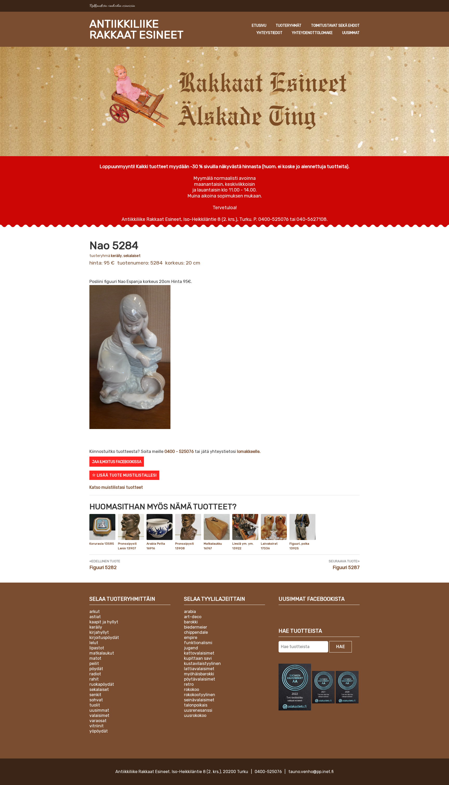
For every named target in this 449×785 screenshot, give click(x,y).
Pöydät (96, 668)
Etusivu (259, 25)
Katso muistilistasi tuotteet (116, 487)
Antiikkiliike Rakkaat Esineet (136, 29)
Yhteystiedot (269, 33)
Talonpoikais (195, 705)
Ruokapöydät (101, 684)
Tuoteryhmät (288, 25)
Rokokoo (191, 689)
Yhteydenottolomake (312, 33)
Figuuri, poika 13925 (299, 546)
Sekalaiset (132, 256)
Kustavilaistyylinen (202, 663)
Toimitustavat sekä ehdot (335, 25)
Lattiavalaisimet (199, 668)
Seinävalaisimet (199, 699)
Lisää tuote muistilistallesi (126, 475)
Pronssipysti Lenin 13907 (127, 546)
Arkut (94, 611)
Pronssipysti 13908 (184, 546)
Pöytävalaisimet (199, 679)
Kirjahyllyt (99, 632)
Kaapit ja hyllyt (103, 621)
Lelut (93, 642)
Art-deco (192, 616)
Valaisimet (99, 715)
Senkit (95, 694)
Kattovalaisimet (199, 653)
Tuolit (94, 705)
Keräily (116, 256)
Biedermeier (195, 627)
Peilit (94, 663)
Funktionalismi (198, 642)
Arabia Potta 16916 (156, 546)
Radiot (95, 673)
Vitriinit (96, 725)
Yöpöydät (98, 731)
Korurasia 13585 (101, 543)
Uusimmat (351, 33)
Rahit (94, 679)
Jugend (191, 647)
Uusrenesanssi (198, 710)
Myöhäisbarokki (199, 673)
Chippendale (196, 632)
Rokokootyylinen (199, 694)
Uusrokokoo (195, 715)
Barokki (191, 621)
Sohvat (96, 699)
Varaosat (98, 720)
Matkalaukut (101, 653)
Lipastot (96, 647)
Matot (95, 658)
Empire (190, 637)
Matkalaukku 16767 (213, 546)
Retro (189, 684)
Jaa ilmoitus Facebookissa (116, 462)
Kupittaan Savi (198, 658)
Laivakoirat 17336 (269, 546)
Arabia (190, 611)
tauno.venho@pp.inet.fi (311, 771)
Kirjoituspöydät (104, 637)
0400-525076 (268, 771)
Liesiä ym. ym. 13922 (243, 546)
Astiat (95, 616)
